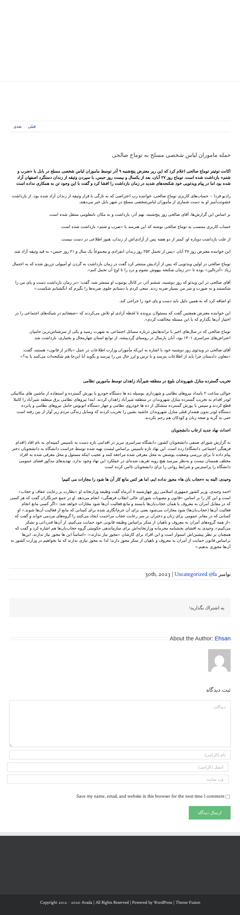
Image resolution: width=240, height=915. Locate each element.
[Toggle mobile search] (216, 9)
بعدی (17, 126)
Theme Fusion (188, 902)
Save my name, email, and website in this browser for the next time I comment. (150, 796)
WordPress (163, 902)
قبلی (32, 126)
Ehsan (223, 638)
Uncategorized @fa (196, 574)
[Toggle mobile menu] (228, 9)
